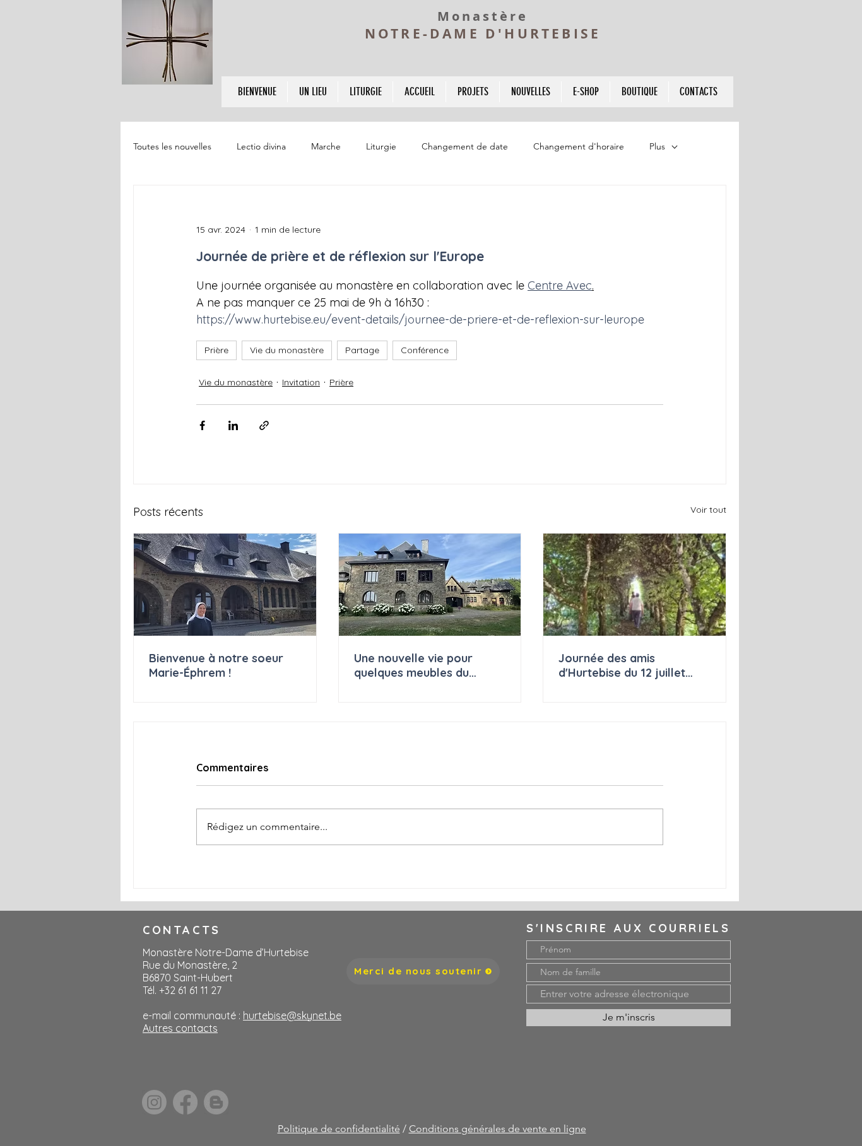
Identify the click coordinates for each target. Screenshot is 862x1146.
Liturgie (381, 146)
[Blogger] (216, 1102)
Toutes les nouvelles (172, 146)
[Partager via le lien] (264, 425)
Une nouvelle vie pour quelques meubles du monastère (413, 665)
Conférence (425, 350)
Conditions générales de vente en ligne (497, 1129)
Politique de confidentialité (339, 1129)
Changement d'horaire (578, 146)
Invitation (301, 382)
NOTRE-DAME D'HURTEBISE (483, 34)
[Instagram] (154, 1102)
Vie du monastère (287, 350)
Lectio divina (261, 146)
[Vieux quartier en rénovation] (430, 585)
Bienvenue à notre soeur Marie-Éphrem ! (216, 665)
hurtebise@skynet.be (292, 1015)
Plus (657, 146)
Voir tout (708, 509)
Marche (326, 146)
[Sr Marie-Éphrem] (225, 585)
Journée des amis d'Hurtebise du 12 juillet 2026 (621, 665)
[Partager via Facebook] (202, 425)
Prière (216, 350)
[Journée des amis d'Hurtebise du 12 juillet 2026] (634, 585)
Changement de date (465, 146)
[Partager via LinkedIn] (233, 425)
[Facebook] (185, 1102)
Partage (362, 350)
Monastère (482, 16)
